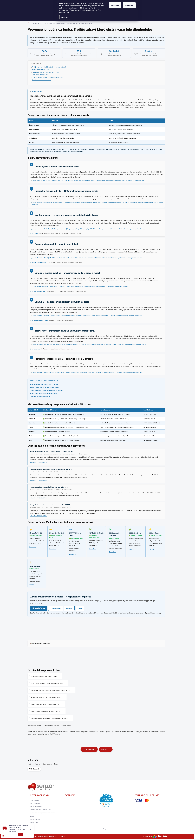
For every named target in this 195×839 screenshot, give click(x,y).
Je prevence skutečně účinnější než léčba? (44, 676)
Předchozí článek (90, 749)
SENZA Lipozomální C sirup (40, 320)
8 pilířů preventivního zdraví (40, 69)
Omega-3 (69, 608)
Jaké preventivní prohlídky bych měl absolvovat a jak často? (49, 718)
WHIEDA (32, 816)
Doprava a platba (35, 803)
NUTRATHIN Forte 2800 (38, 291)
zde (68, 12)
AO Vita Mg (35, 233)
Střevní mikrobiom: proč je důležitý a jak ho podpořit (46, 390)
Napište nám (34, 822)
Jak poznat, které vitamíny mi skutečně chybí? (45, 704)
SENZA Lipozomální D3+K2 (39, 262)
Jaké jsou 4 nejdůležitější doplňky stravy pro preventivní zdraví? (50, 690)
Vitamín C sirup (56, 608)
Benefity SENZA (34, 800)
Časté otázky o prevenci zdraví (41, 80)
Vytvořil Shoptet (147, 836)
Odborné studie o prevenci (40, 75)
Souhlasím (129, 5)
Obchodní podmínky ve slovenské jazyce (42, 813)
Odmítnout (115, 5)
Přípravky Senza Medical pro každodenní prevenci (47, 77)
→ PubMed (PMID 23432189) (38, 462)
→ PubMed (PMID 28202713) (38, 498)
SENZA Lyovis (36, 349)
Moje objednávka (35, 819)
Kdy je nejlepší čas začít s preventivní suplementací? (47, 683)
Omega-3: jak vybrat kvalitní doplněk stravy (43, 393)
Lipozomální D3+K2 (38, 608)
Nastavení (64, 17)
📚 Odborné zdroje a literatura (40, 643)
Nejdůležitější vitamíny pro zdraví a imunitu (44, 384)
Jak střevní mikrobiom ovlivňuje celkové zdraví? (45, 711)
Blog (104, 829)
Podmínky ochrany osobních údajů (40, 810)
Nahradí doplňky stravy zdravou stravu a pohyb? (46, 697)
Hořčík (80, 608)
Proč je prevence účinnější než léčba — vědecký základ (49, 67)
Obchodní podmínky (36, 806)
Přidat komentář (34, 769)
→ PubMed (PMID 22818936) (38, 480)
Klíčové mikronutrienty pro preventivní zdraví (46, 72)
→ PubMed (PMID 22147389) (38, 516)
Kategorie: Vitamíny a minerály (40, 396)
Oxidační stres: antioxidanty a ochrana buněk (44, 387)
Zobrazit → (32, 547)
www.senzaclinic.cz (95, 829)
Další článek (104, 749)
